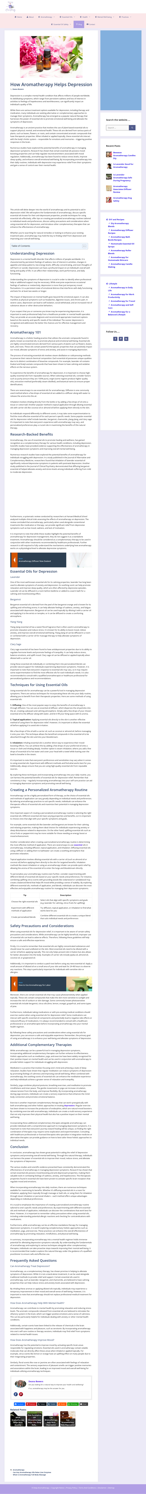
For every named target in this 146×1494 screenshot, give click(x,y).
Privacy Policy (71, 1488)
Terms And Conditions (87, 1488)
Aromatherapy (18, 1470)
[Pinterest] (21, 1394)
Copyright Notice (57, 1488)
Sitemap (111, 1488)
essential (78, 845)
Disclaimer (102, 1488)
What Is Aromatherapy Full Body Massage (29, 1475)
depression (69, 1105)
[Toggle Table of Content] (83, 246)
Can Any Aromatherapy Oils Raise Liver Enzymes (32, 1472)
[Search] (132, 127)
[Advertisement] (99, 6)
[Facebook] (16, 1394)
